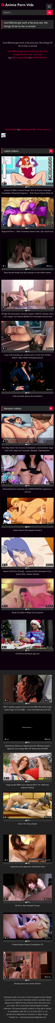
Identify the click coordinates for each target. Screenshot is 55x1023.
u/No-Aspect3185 (19, 57)
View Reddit (11, 129)
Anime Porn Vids (19, 4)
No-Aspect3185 (28, 129)
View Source (44, 129)
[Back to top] (47, 1015)
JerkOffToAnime (39, 57)
